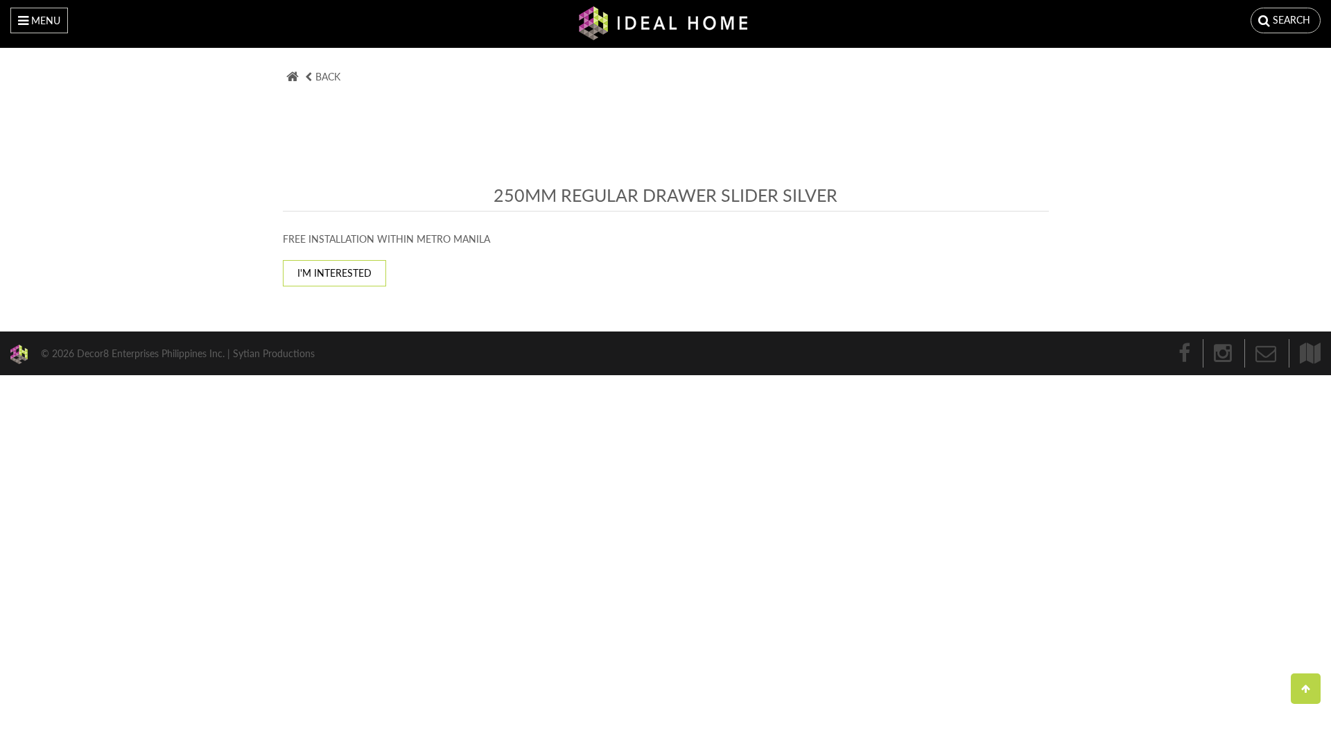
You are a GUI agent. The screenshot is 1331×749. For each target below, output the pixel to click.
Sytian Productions (274, 353)
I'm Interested (334, 273)
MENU (44, 20)
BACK (327, 77)
